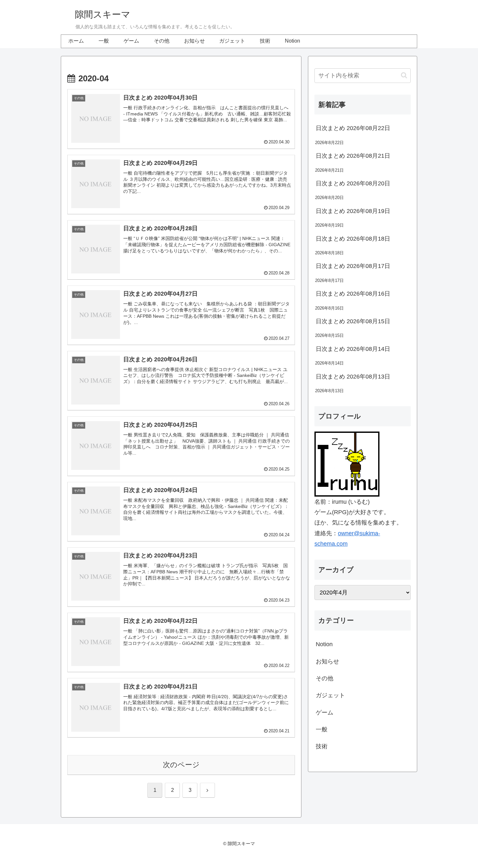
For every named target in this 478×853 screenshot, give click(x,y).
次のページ (181, 765)
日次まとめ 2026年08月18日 (353, 238)
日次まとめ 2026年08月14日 (353, 349)
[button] (404, 75)
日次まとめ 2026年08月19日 (353, 211)
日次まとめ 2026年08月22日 (353, 128)
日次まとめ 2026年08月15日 (353, 321)
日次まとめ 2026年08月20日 (353, 183)
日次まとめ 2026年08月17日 (353, 266)
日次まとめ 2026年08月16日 (353, 293)
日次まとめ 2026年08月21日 (353, 156)
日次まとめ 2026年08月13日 (353, 376)
